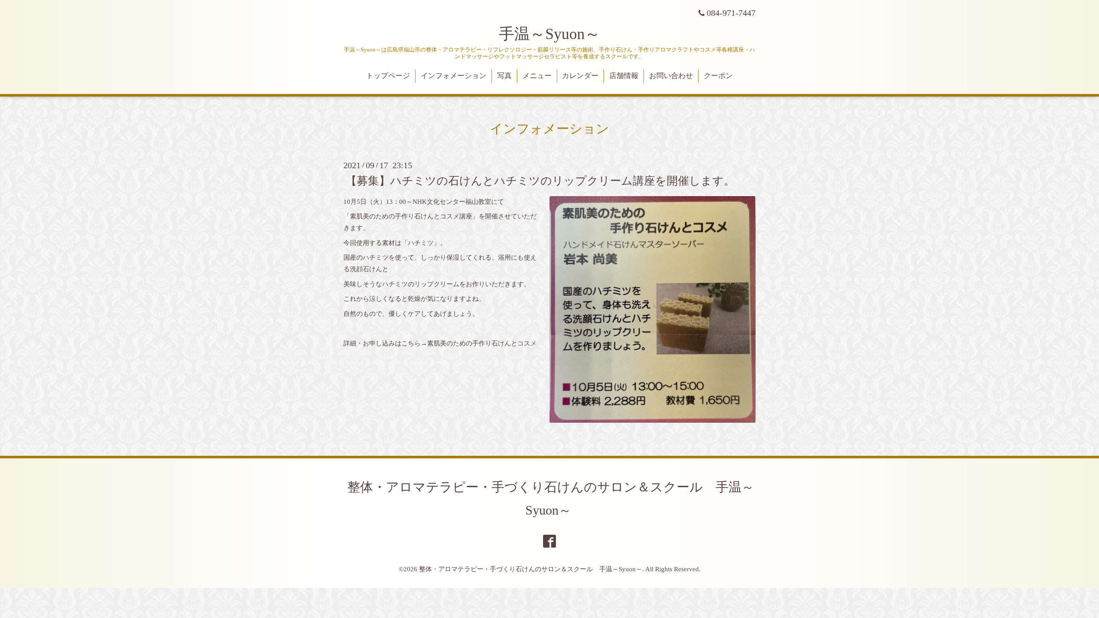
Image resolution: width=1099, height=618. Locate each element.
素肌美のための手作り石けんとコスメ (482, 343)
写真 (504, 76)
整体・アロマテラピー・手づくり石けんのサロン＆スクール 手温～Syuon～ (530, 569)
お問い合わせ (671, 76)
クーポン (718, 76)
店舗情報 (623, 76)
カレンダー (580, 76)
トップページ (388, 76)
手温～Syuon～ (549, 33)
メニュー (537, 76)
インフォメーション (453, 76)
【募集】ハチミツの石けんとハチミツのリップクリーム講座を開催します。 (540, 180)
